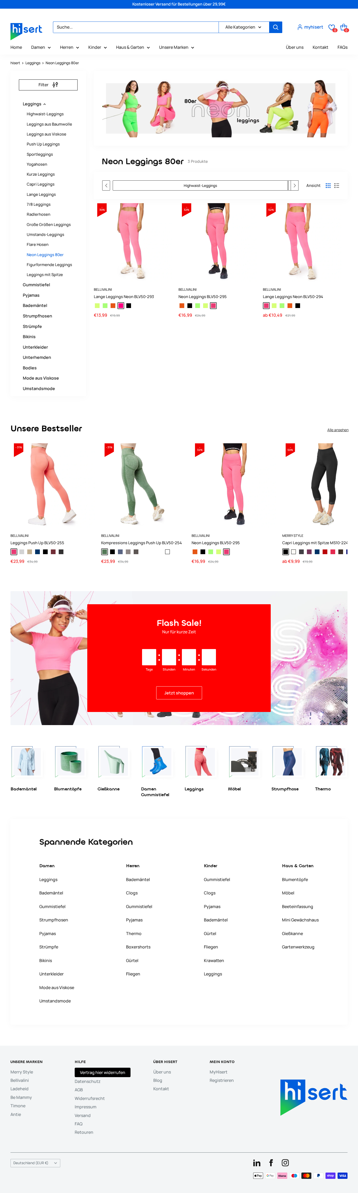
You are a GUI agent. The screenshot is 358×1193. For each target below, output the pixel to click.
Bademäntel (35, 305)
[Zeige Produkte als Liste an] (336, 185)
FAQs (343, 47)
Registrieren (222, 1080)
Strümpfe (32, 326)
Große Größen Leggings (49, 224)
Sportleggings (40, 154)
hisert (15, 62)
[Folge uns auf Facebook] (271, 1162)
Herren (66, 47)
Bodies (30, 368)
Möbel (288, 893)
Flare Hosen (37, 244)
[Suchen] (275, 27)
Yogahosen (37, 164)
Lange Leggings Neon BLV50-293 (124, 296)
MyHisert (218, 1072)
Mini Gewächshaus (300, 920)
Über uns (294, 47)
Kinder (94, 47)
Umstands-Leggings (45, 234)
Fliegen (133, 974)
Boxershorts (138, 947)
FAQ (79, 1124)
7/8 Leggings (39, 204)
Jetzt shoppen (179, 693)
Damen (38, 47)
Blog (157, 1080)
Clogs (132, 893)
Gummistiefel (36, 285)
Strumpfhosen (37, 316)
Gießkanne (292, 933)
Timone (17, 1106)
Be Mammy (21, 1097)
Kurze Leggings (41, 174)
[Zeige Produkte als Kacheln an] (328, 185)
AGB (79, 1090)
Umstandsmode (39, 388)
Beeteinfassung (297, 906)
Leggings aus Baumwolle (49, 124)
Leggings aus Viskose (46, 134)
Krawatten (214, 960)
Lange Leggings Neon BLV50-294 (293, 296)
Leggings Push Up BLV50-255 (37, 543)
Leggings (32, 62)
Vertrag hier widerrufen (102, 1072)
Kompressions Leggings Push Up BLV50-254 (141, 543)
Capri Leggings (41, 184)
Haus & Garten (130, 47)
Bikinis (29, 336)
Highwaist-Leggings (45, 114)
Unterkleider (35, 347)
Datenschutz (88, 1081)
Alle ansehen (338, 430)
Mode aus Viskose (41, 378)
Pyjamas (31, 295)
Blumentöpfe (295, 879)
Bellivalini (103, 289)
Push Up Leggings (43, 144)
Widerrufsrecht (90, 1098)
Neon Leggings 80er (62, 62)
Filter (43, 85)
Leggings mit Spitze (45, 274)
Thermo (134, 933)
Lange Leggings (41, 194)
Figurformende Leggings (49, 264)
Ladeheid (19, 1089)
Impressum (85, 1107)
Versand (83, 1115)
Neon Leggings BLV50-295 (202, 296)
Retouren (84, 1132)
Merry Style (21, 1072)
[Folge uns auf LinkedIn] (257, 1162)
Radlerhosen (38, 214)
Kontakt (320, 47)
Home (16, 47)
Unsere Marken (173, 47)
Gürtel (132, 960)
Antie (15, 1114)
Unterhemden (37, 357)
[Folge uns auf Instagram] (285, 1162)
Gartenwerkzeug (298, 947)
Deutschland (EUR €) (30, 1162)
